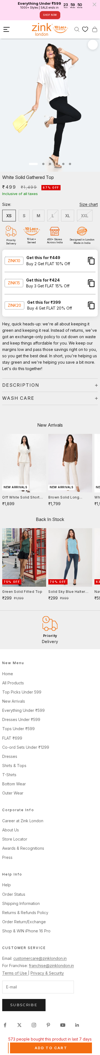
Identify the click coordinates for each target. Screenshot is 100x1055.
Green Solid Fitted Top (22, 592)
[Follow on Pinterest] (48, 1025)
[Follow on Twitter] (19, 1025)
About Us (10, 830)
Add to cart (51, 1048)
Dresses (9, 756)
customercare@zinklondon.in (40, 958)
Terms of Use (15, 973)
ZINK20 (14, 305)
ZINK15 (14, 282)
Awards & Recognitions (23, 848)
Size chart (88, 204)
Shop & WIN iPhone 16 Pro (26, 930)
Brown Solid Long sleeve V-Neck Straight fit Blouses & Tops (68, 497)
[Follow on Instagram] (34, 1025)
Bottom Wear (14, 783)
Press (7, 857)
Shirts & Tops (14, 765)
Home (7, 673)
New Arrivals (13, 701)
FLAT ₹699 (12, 738)
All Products (13, 682)
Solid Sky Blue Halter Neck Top (66, 592)
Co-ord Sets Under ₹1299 (25, 747)
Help (6, 884)
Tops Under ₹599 (18, 728)
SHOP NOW (50, 15)
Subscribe (24, 1005)
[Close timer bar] (94, 4)
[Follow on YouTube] (63, 1025)
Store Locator (14, 839)
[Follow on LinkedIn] (77, 1025)
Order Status (13, 894)
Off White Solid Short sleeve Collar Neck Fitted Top (21, 497)
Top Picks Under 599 (21, 692)
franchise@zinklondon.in (51, 965)
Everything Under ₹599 (23, 710)
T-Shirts (9, 774)
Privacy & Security (47, 973)
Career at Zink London (22, 820)
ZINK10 (14, 260)
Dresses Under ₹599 (21, 719)
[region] (50, 630)
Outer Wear (12, 793)
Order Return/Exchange (24, 921)
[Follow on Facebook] (5, 1025)
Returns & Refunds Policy (25, 912)
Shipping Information (21, 903)
